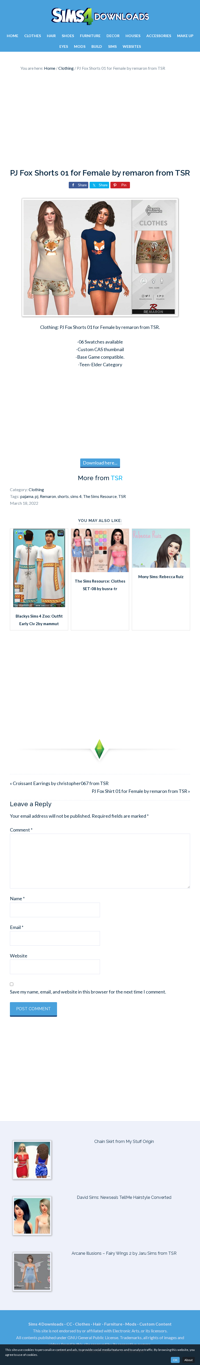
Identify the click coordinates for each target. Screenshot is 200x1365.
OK (175, 1360)
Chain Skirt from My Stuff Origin (124, 1141)
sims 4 (76, 496)
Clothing (36, 489)
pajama (26, 496)
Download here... (100, 463)
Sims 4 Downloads (100, 16)
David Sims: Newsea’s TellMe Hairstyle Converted (124, 1197)
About (188, 1360)
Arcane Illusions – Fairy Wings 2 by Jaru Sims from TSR (124, 1253)
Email (16, 927)
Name (17, 898)
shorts (63, 496)
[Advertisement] (100, 121)
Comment (21, 830)
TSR (116, 478)
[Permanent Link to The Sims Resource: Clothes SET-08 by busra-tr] (100, 570)
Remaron (48, 496)
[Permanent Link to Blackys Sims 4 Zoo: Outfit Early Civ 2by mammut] (39, 605)
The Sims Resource (100, 496)
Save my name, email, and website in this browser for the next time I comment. (88, 992)
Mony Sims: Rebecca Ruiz (161, 576)
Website (18, 956)
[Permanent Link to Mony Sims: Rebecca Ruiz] (161, 566)
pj (36, 496)
